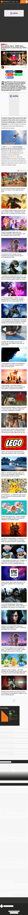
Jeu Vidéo (13, 1)
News (6, 44)
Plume (8, 67)
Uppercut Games (15, 717)
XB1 (14, 711)
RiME (9, 124)
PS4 (10, 711)
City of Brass (9, 147)
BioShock (13, 157)
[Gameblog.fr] (5, 1)
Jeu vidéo (2, 44)
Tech (17, 1)
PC (12, 711)
